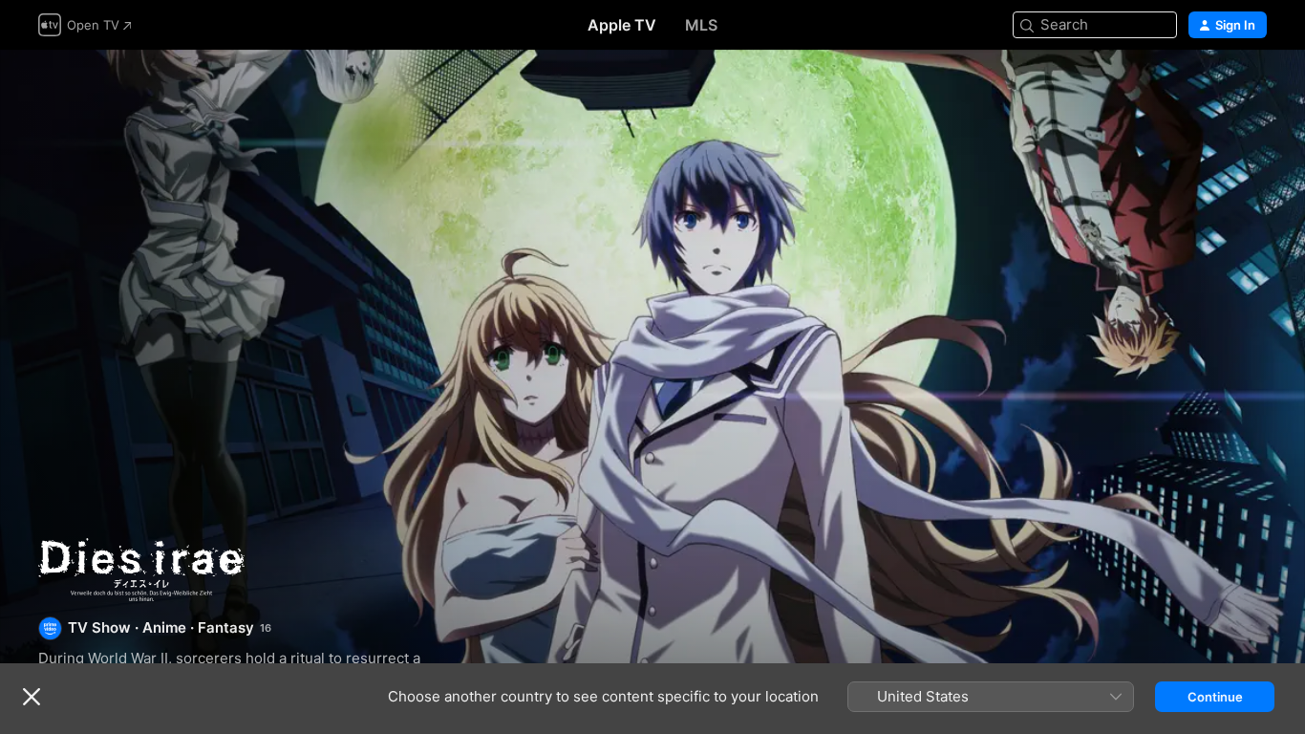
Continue (1215, 696)
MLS (701, 24)
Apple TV (622, 24)
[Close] (31, 696)
